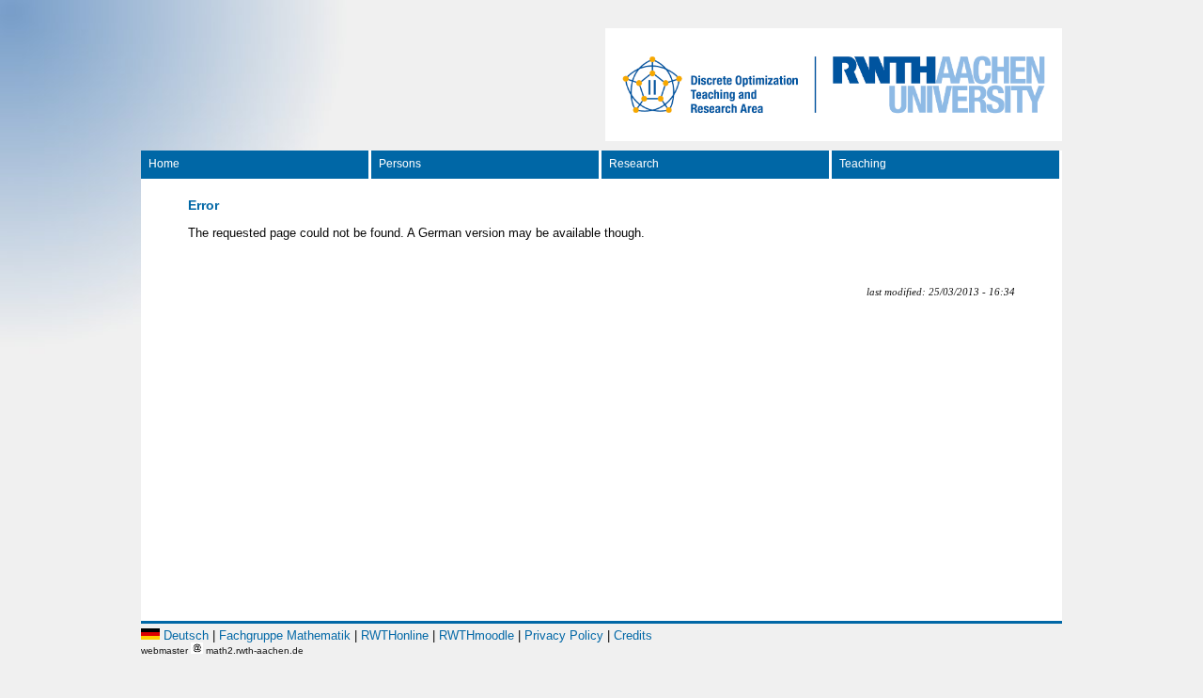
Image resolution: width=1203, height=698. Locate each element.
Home (164, 163)
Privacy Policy (563, 635)
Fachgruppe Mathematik (285, 635)
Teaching (862, 163)
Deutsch (186, 635)
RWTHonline (395, 635)
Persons (400, 163)
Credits (633, 635)
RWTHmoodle (476, 635)
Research (634, 163)
